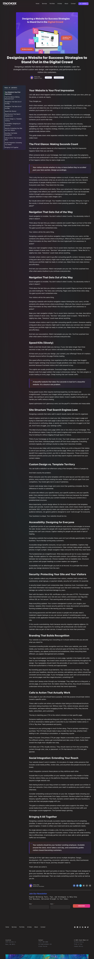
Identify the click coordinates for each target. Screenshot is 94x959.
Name (31, 904)
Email (52, 904)
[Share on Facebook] (74, 885)
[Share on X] (80, 885)
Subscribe (81, 906)
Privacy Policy (79, 942)
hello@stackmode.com (44, 944)
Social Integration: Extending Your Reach (13, 143)
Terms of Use (78, 944)
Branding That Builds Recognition (11, 134)
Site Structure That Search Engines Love (12, 115)
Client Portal (42, 946)
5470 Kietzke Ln (11, 942)
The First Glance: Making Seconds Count (12, 98)
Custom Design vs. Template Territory (13, 119)
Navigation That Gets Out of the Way (13, 102)
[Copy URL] (87, 885)
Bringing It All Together (11, 147)
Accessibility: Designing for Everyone (13, 124)
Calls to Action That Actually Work (13, 138)
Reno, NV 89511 (10, 944)
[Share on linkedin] (77, 885)
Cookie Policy (78, 946)
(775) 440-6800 (43, 942)
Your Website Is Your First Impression (12, 93)
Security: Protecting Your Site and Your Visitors (13, 129)
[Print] (90, 885)
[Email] (83, 885)
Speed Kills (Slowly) (10, 111)
